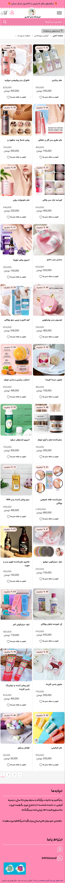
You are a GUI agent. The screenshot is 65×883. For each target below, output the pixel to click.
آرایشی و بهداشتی (41, 35)
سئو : (19, 880)
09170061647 (49, 858)
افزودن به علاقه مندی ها (18, 97)
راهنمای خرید (55, 821)
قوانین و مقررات (9, 821)
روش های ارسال (41, 821)
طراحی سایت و (26, 880)
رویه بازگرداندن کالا (25, 821)
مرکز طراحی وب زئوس (9, 880)
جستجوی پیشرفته (51, 31)
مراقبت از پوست (23, 35)
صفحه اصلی (58, 35)
